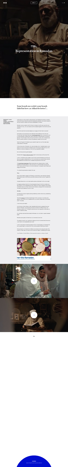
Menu (63, 2)
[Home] (34, 3)
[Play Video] (34, 281)
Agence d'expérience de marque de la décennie (34, 462)
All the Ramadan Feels (36, 135)
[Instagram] (6, 2)
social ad (23, 197)
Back (34, 336)
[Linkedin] (4, 2)
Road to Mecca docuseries (28, 154)
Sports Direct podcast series (24, 163)
